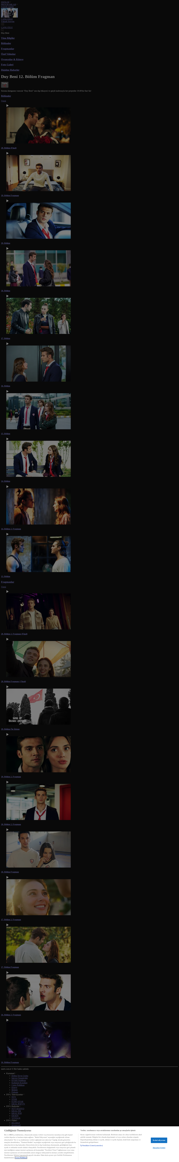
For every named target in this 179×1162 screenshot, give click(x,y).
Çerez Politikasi (21, 1158)
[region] (89, 1144)
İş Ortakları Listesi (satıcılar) (91, 1145)
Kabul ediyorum (159, 1140)
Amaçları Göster (159, 1148)
